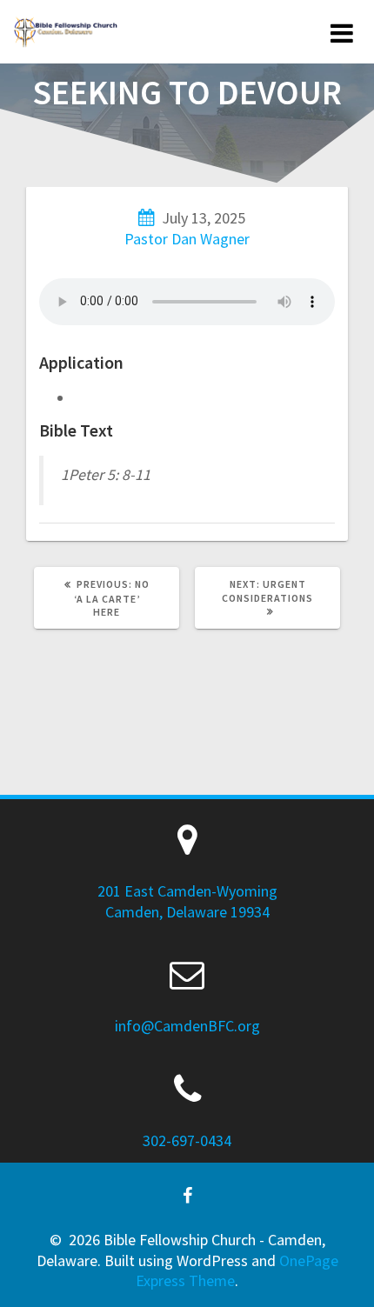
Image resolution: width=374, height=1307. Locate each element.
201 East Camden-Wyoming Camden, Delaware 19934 (187, 901)
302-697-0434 (187, 1140)
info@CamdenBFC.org (187, 1026)
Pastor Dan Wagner (187, 239)
